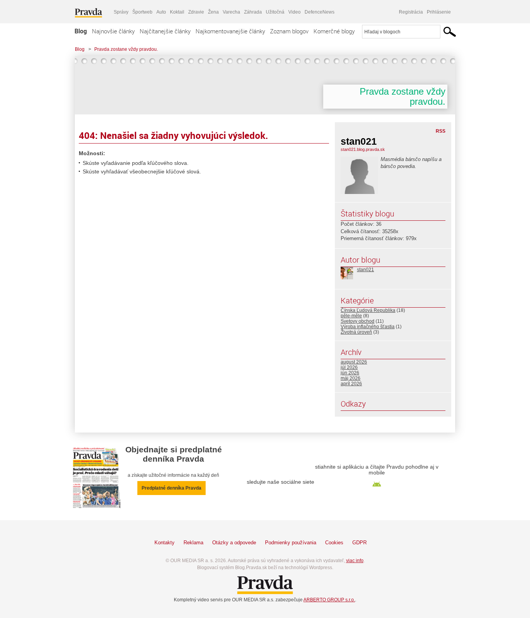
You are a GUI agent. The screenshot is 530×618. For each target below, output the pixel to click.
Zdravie (196, 12)
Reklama (193, 542)
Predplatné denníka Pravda (171, 488)
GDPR (359, 542)
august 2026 (354, 362)
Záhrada (253, 12)
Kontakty (164, 542)
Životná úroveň (356, 332)
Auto (161, 12)
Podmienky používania (290, 542)
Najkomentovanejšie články (230, 31)
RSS (440, 131)
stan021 (365, 269)
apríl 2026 (351, 383)
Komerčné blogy (334, 31)
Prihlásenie (439, 12)
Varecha (231, 12)
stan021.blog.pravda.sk (363, 149)
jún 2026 (350, 373)
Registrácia (411, 12)
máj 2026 (350, 378)
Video (294, 12)
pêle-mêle (351, 316)
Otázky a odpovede (234, 542)
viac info (355, 560)
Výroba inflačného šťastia (368, 326)
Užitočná (275, 12)
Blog (80, 31)
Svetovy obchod (357, 321)
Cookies (334, 542)
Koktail (177, 12)
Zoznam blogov (289, 31)
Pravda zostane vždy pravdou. (126, 49)
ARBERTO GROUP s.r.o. (329, 599)
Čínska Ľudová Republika (368, 310)
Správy (121, 12)
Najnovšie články (113, 31)
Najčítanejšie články (165, 31)
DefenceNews (319, 12)
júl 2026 (349, 367)
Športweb (142, 12)
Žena (213, 12)
